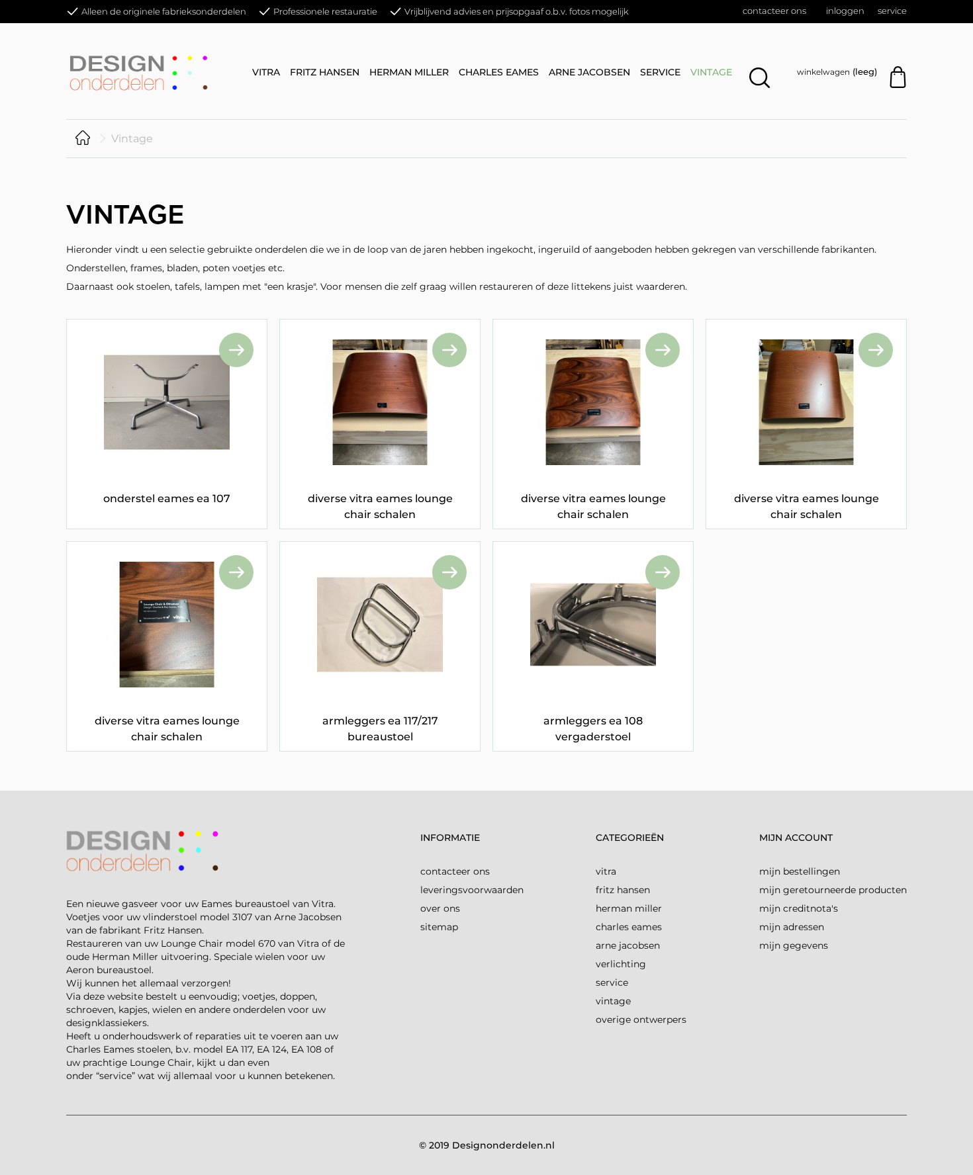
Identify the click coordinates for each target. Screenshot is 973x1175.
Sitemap (439, 927)
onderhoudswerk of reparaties (172, 1036)
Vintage (711, 72)
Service (892, 10)
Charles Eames (499, 72)
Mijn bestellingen (799, 871)
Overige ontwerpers (641, 1019)
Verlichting (621, 964)
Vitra (266, 72)
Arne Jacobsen (589, 72)
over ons (440, 908)
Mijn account (796, 838)
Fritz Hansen (324, 72)
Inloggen (845, 10)
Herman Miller (409, 72)
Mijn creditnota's (798, 908)
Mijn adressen (791, 927)
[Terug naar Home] (83, 139)
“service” (115, 1076)
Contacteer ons (774, 10)
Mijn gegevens (793, 945)
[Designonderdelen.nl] (152, 71)
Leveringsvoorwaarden (472, 890)
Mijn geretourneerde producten (833, 890)
